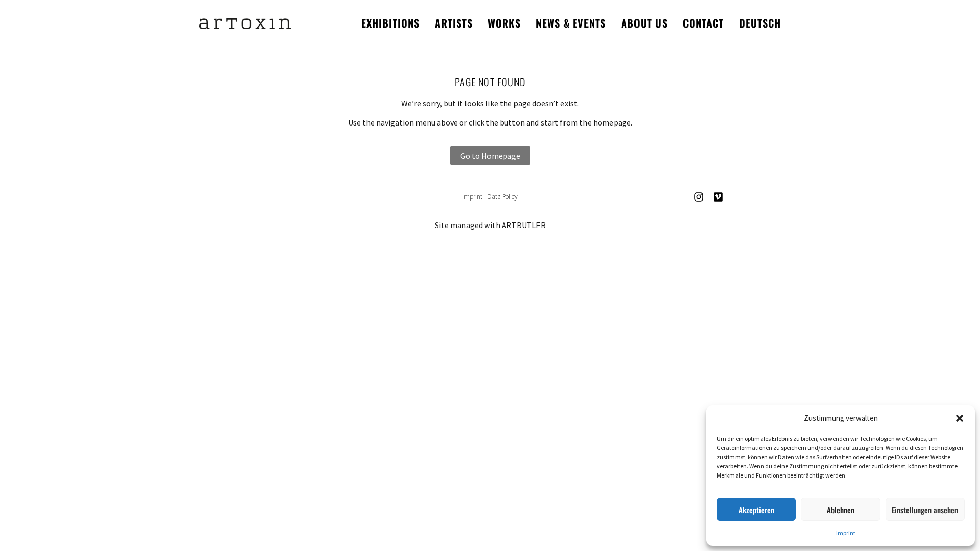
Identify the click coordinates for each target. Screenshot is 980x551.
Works (504, 23)
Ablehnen (840, 509)
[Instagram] (699, 197)
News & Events (571, 23)
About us (644, 23)
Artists (454, 23)
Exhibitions (390, 23)
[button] (959, 418)
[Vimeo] (718, 197)
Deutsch (760, 23)
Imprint (845, 533)
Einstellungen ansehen (925, 509)
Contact (703, 23)
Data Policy (502, 196)
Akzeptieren (756, 509)
